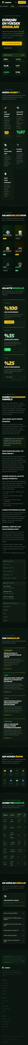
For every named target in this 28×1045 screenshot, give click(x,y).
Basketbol (6, 610)
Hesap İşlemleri (5, 1006)
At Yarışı (5, 620)
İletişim (3, 1011)
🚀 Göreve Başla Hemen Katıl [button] (12, 43)
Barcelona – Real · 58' (9, 568)
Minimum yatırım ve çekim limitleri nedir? (14, 941)
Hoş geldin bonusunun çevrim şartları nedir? (14, 924)
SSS (3, 1003)
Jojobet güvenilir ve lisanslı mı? (14, 930)
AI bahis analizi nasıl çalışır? (14, 935)
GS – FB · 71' (7, 564)
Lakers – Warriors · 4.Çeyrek (10, 578)
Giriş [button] (16, 2)
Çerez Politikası (5, 1024)
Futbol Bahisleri (7, 606)
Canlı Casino (5, 985)
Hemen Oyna (9, 377)
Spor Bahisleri (5, 983)
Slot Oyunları (5, 988)
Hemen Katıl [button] (22, 2)
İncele (7, 349)
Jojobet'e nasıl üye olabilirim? (14, 913)
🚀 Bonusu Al (9, 322)
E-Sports (5, 617)
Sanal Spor (4, 991)
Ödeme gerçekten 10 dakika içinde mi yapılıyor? (14, 918)
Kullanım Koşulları (6, 1019)
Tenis (5, 613)
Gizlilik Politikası (5, 1021)
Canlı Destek (5, 1001)
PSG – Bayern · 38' (8, 574)
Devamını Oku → (8, 668)
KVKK (3, 1029)
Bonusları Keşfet (8, 48)
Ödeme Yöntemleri (6, 1009)
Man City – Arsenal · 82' (9, 571)
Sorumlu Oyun (5, 1026)
